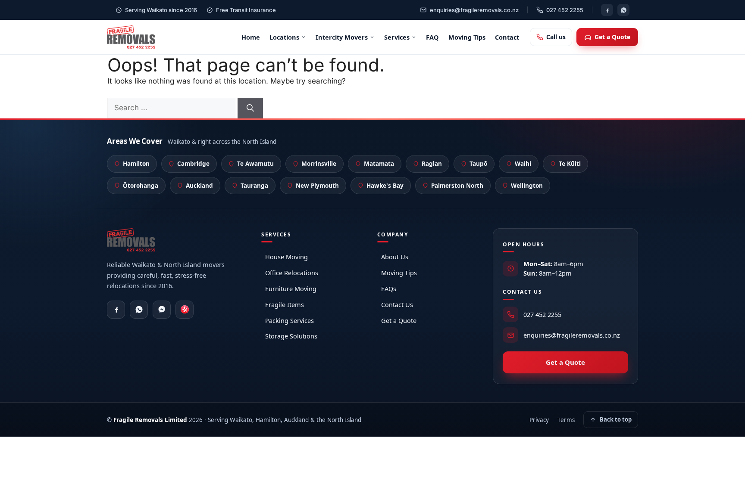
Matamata (379, 164)
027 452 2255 (564, 9)
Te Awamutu (255, 164)
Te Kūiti (570, 164)
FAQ (432, 37)
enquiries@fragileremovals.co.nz (474, 9)
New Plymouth (317, 185)
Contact (507, 37)
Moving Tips (466, 37)
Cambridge (193, 164)
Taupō (478, 164)
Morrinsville (318, 164)
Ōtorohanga (140, 185)
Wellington (527, 185)
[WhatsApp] (623, 10)
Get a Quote (612, 37)
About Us (394, 256)
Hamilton (136, 164)
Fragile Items (284, 304)
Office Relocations (291, 272)
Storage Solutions (291, 336)
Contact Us (397, 304)
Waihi (523, 164)
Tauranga (254, 185)
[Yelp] (184, 310)
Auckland (199, 185)
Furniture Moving (290, 288)
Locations (284, 37)
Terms (566, 420)
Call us (556, 37)
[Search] (250, 108)
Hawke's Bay (385, 185)
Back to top (616, 419)
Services (397, 37)
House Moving (286, 256)
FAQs (388, 288)
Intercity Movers (342, 37)
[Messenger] (162, 310)
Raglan (432, 164)
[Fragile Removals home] (131, 37)
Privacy (539, 420)
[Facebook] (607, 10)
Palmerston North (457, 185)
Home (250, 37)
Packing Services (289, 320)
